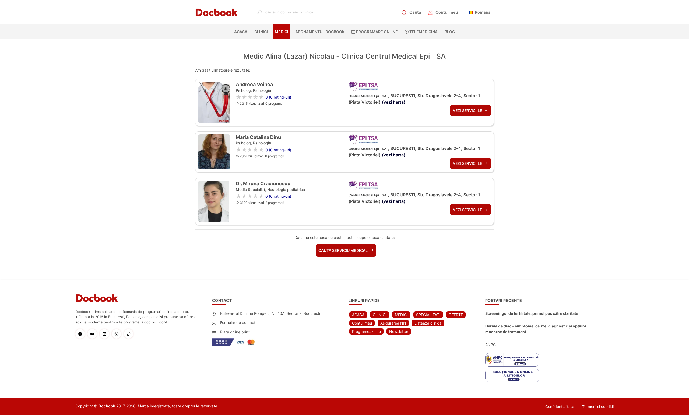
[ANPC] (512, 360)
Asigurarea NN (393, 323)
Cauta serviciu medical (343, 250)
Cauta (415, 12)
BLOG (450, 31)
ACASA (241, 31)
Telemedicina (423, 31)
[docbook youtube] (93, 334)
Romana (483, 12)
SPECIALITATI (428, 314)
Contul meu (446, 12)
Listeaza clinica (427, 323)
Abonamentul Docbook (319, 31)
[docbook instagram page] (118, 334)
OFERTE (456, 314)
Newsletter (398, 331)
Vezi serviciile (468, 110)
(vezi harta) (393, 102)
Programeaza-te (366, 331)
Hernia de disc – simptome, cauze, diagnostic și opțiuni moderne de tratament (535, 329)
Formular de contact (237, 322)
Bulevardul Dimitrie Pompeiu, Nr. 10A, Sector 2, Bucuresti (270, 313)
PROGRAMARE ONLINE (376, 31)
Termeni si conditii (598, 406)
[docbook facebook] (81, 334)
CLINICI (261, 31)
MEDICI (281, 31)
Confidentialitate (559, 406)
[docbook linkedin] (106, 334)
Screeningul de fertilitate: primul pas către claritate (531, 313)
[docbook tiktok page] (130, 334)
